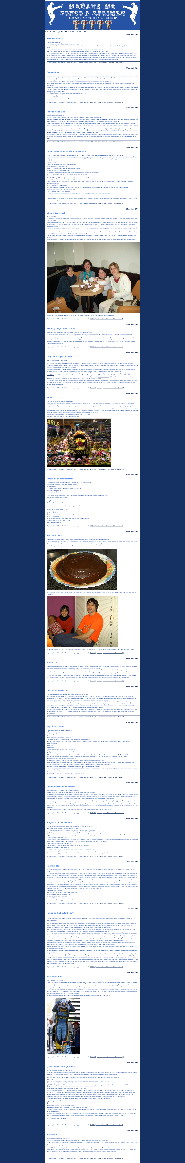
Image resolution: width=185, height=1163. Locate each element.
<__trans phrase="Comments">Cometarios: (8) (109, 347)
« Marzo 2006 (50, 31)
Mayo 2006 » (81, 31)
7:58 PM (92, 1158)
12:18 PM (93, 856)
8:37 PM (92, 318)
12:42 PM (93, 813)
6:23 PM (92, 967)
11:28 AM (93, 469)
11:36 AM (93, 653)
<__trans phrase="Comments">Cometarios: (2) (110, 62)
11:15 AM (93, 387)
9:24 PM (92, 203)
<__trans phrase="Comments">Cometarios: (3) (110, 813)
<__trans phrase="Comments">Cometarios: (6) (110, 903)
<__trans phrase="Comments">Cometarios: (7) (110, 387)
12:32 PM (93, 903)
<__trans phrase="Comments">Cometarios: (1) (110, 681)
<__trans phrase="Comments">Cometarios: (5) (109, 141)
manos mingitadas (103, 376)
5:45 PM (92, 1125)
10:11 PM (93, 1057)
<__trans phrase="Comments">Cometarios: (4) (109, 102)
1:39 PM (92, 102)
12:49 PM (93, 777)
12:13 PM (93, 62)
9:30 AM (92, 347)
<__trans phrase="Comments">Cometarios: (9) (110, 777)
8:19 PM (92, 141)
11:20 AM (93, 716)
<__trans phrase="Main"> (66, 31)
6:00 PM (92, 525)
